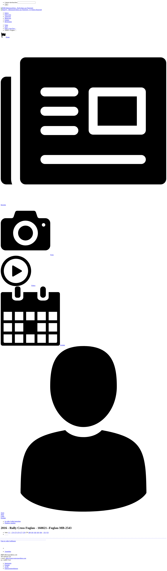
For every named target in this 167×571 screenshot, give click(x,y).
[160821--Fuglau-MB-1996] (89, 537)
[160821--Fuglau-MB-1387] (17, 537)
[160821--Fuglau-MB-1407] (20, 537)
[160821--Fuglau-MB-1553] (38, 537)
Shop (2, 514)
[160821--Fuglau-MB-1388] (18, 537)
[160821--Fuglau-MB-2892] (31, 539)
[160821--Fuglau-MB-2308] (137, 537)
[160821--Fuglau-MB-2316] (140, 537)
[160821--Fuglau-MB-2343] (143, 537)
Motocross (8, 18)
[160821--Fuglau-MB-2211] (120, 537)
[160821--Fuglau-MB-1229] (0, 537)
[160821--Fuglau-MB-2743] (11, 539)
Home (8, 37)
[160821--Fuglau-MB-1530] (34, 537)
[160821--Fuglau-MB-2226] (123, 537)
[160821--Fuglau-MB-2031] (100, 537)
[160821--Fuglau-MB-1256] (1, 537)
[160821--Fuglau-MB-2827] (22, 539)
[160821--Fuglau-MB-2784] (15, 539)
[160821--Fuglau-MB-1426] (21, 537)
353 (47, 532)
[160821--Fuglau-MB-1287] (8, 537)
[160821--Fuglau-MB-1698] (51, 537)
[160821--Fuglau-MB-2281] (134, 537)
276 (18, 532)
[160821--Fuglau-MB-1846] (75, 537)
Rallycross (8, 15)
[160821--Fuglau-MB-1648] (48, 537)
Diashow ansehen (10, 523)
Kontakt (3, 518)
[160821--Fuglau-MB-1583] (42, 537)
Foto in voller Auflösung (8, 541)
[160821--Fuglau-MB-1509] (31, 537)
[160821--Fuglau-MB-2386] (150, 537)
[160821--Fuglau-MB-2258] (130, 537)
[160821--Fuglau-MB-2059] (102, 537)
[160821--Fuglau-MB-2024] (95, 537)
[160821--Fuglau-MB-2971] (45, 539)
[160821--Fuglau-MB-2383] (151, 537)
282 (35, 532)
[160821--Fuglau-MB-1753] (58, 537)
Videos (33, 285)
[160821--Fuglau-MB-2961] (41, 539)
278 (24, 532)
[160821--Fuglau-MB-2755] (14, 539)
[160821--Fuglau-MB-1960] (85, 537)
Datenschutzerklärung (11, 568)
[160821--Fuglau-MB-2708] (8, 539)
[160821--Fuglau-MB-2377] (147, 537)
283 (38, 532)
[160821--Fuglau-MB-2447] (154, 537)
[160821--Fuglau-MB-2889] (32, 539)
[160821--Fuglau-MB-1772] (65, 537)
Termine (62, 345)
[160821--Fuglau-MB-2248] (126, 537)
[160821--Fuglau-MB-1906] (79, 537)
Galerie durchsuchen (11, 2)
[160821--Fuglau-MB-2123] (109, 537)
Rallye (7, 13)
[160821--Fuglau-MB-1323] (11, 537)
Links (2, 516)
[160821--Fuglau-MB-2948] (38, 539)
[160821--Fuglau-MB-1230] (4, 537)
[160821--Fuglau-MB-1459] (28, 537)
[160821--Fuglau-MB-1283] (7, 537)
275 (15, 532)
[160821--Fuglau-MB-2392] (157, 537)
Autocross (8, 16)
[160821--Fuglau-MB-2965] (42, 539)
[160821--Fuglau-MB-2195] (116, 537)
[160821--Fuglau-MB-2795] (17, 539)
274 (13, 532)
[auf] (6, 534)
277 (21, 532)
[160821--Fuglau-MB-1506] (35, 537)
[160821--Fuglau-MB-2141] (112, 537)
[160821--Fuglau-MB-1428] (25, 537)
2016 (6, 27)
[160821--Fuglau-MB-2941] (35, 539)
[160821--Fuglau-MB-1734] (55, 537)
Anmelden (8, 551)
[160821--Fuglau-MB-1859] (76, 537)
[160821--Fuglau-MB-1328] (10, 537)
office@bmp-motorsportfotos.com (16, 558)
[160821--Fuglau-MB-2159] (113, 537)
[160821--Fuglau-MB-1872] (78, 537)
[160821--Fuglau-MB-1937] (83, 537)
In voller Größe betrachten (13, 521)
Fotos (6, 25)
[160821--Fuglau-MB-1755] (59, 537)
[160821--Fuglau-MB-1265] (3, 537)
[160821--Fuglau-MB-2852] (24, 539)
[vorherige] (5, 534)
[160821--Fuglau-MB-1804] (68, 537)
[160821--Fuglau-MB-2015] (93, 537)
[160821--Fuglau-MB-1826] (72, 537)
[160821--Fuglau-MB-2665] (4, 539)
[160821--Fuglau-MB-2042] (99, 537)
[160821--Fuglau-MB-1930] (82, 537)
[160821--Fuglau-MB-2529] (164, 537)
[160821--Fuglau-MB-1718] (52, 537)
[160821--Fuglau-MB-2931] (39, 539)
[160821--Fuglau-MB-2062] (103, 537)
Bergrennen (8, 22)
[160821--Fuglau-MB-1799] (69, 537)
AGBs (7, 567)
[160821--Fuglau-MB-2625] (1, 539)
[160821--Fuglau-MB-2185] (119, 537)
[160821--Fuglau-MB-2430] (153, 537)
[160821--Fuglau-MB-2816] (21, 539)
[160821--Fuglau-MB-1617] (44, 537)
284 (41, 532)
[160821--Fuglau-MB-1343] (14, 537)
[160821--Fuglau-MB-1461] (27, 537)
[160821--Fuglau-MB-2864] (25, 539)
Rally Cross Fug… (10, 28)
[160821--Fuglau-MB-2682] (5, 539)
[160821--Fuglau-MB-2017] (92, 537)
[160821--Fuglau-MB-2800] (18, 539)
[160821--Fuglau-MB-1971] (86, 537)
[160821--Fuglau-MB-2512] (161, 537)
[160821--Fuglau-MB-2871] (28, 539)
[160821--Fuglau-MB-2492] (160, 537)
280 (29, 532)
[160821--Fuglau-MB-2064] (106, 537)
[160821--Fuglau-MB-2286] (133, 537)
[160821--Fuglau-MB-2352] (144, 537)
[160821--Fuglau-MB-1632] (45, 537)
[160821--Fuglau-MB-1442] (24, 537)
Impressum (8, 563)
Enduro (7, 20)
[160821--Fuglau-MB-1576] (41, 537)
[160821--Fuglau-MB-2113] (110, 537)
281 (32, 532)
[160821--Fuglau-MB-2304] (136, 537)
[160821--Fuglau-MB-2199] (117, 537)
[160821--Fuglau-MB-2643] (0, 539)
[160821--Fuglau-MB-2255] (127, 537)
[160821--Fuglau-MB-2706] (7, 539)
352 (44, 532)
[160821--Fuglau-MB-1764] (61, 537)
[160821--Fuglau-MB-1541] (37, 537)
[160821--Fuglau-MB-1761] (62, 537)
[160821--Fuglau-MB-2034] (96, 537)
